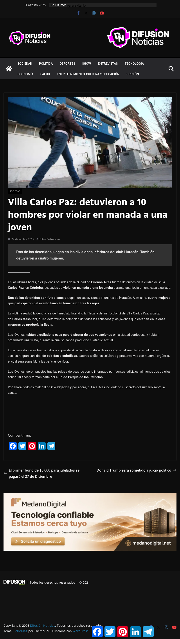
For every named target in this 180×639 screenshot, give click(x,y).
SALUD (45, 74)
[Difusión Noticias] (9, 69)
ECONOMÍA (25, 74)
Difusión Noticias (50, 239)
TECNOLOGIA (134, 63)
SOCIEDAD (25, 63)
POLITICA (46, 63)
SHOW (86, 63)
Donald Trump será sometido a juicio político (134, 470)
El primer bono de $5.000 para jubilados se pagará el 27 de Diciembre (44, 473)
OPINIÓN (132, 74)
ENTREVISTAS (108, 63)
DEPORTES (67, 63)
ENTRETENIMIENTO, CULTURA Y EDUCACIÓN (88, 74)
